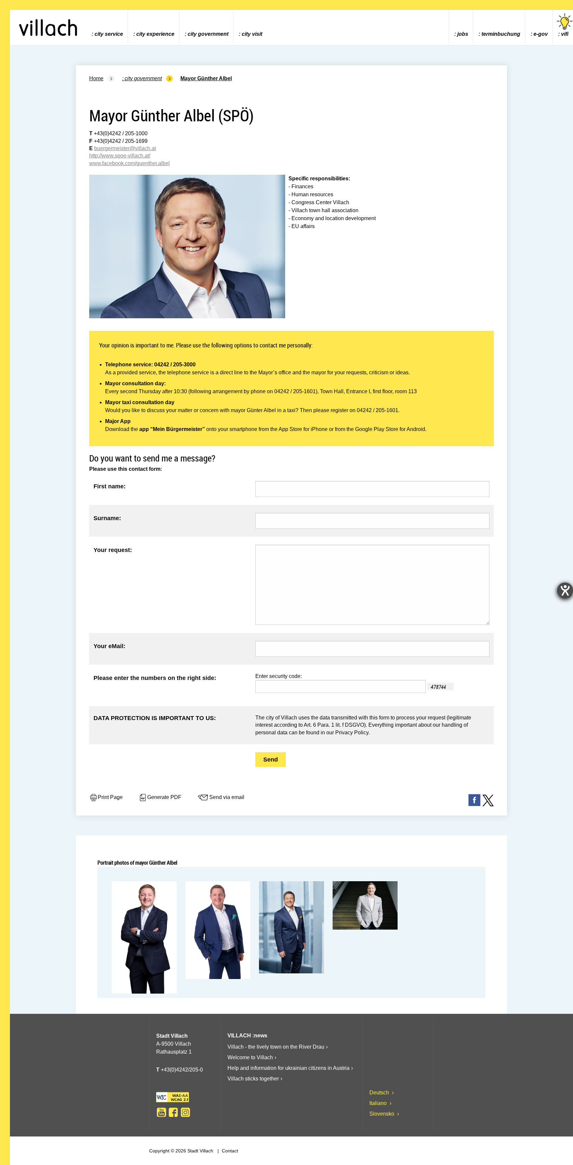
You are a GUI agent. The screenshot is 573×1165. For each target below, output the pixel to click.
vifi (564, 34)
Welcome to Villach (250, 1057)
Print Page (110, 797)
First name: (110, 486)
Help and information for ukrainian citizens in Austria (288, 1068)
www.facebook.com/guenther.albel (129, 163)
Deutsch (379, 1092)
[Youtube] (161, 1112)
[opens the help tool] (565, 590)
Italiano (378, 1103)
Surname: (107, 518)
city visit (252, 34)
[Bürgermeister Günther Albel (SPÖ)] (144, 937)
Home (96, 78)
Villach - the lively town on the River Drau (275, 1047)
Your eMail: (109, 646)
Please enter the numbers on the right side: (155, 678)
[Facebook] (173, 1112)
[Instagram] (185, 1112)
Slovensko (382, 1114)
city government (208, 34)
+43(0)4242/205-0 (179, 1070)
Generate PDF (164, 797)
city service (109, 34)
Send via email (226, 797)
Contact (229, 1150)
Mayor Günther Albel (206, 78)
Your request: (113, 550)
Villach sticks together (253, 1078)
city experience (155, 34)
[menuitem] (107, 26)
